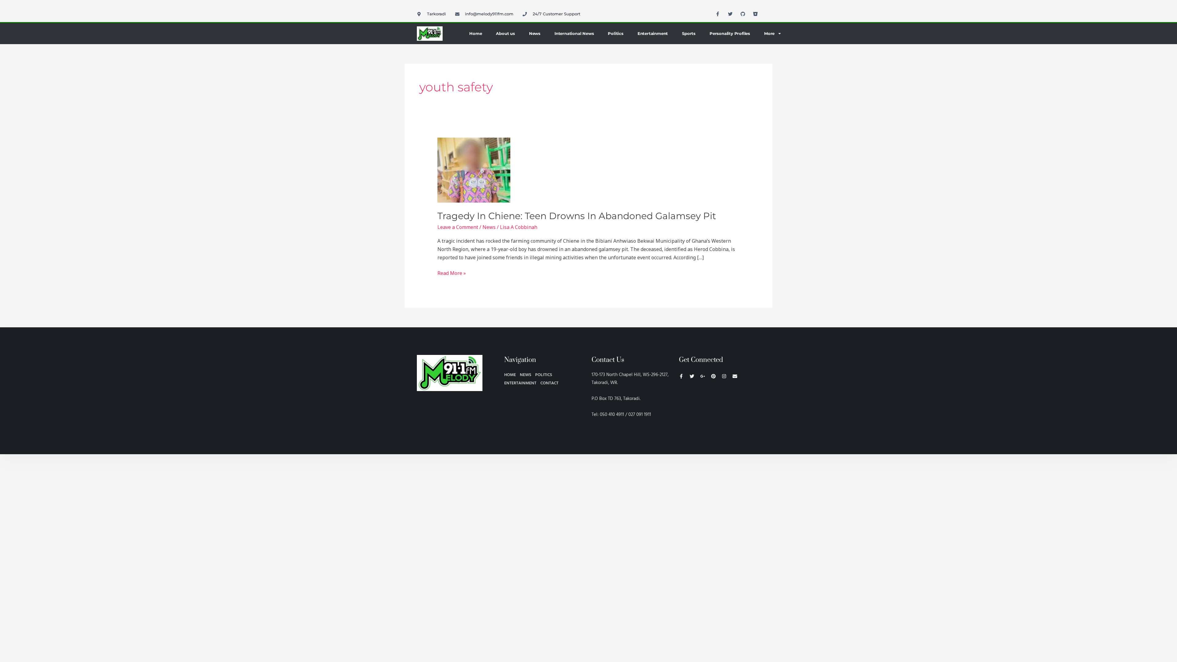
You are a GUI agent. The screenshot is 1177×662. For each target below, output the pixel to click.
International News (574, 33)
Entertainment (653, 33)
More (769, 33)
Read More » (451, 272)
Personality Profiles (730, 33)
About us (505, 33)
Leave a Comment (457, 227)
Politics (615, 33)
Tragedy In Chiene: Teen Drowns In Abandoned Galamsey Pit (576, 216)
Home (475, 33)
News (534, 33)
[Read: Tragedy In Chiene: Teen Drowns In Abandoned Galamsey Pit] (473, 169)
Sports (688, 33)
